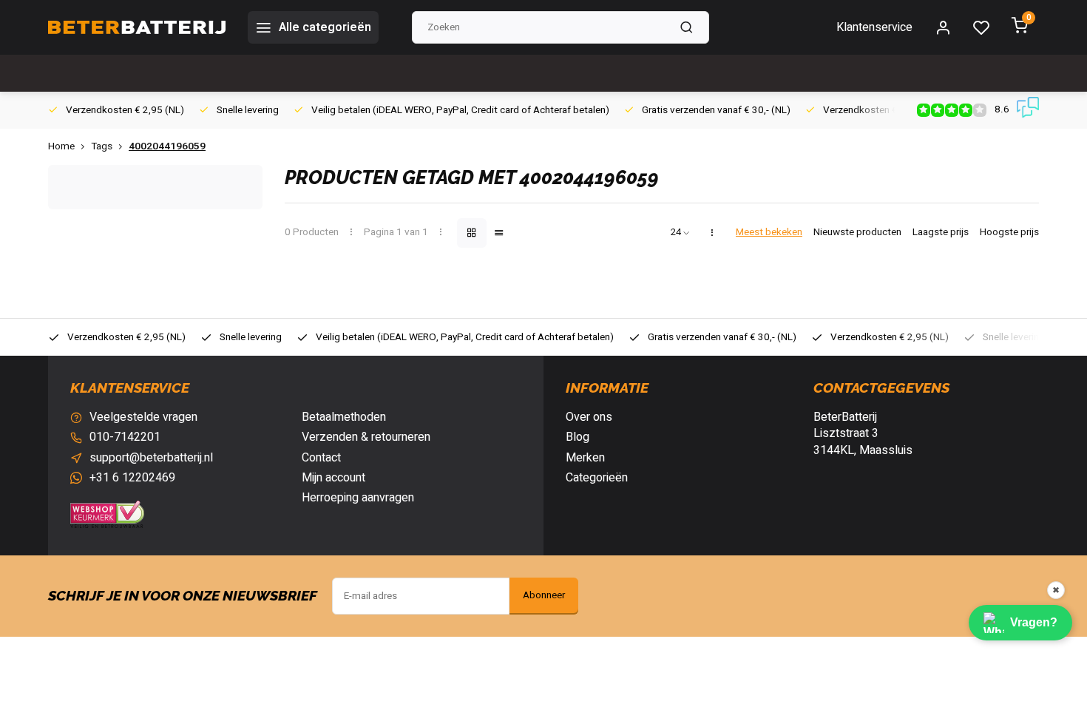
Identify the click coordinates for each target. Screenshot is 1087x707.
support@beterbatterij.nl (151, 458)
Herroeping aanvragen (358, 498)
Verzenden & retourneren (366, 437)
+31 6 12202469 (132, 478)
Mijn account (333, 478)
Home (61, 147)
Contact (321, 458)
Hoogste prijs (1009, 233)
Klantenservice (874, 27)
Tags (101, 147)
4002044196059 (167, 147)
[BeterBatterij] (137, 27)
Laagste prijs (940, 233)
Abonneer (544, 595)
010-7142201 (124, 437)
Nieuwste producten (857, 233)
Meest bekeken (769, 233)
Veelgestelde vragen (143, 417)
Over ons (589, 417)
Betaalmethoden (344, 417)
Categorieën (597, 478)
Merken (585, 458)
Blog (577, 437)
